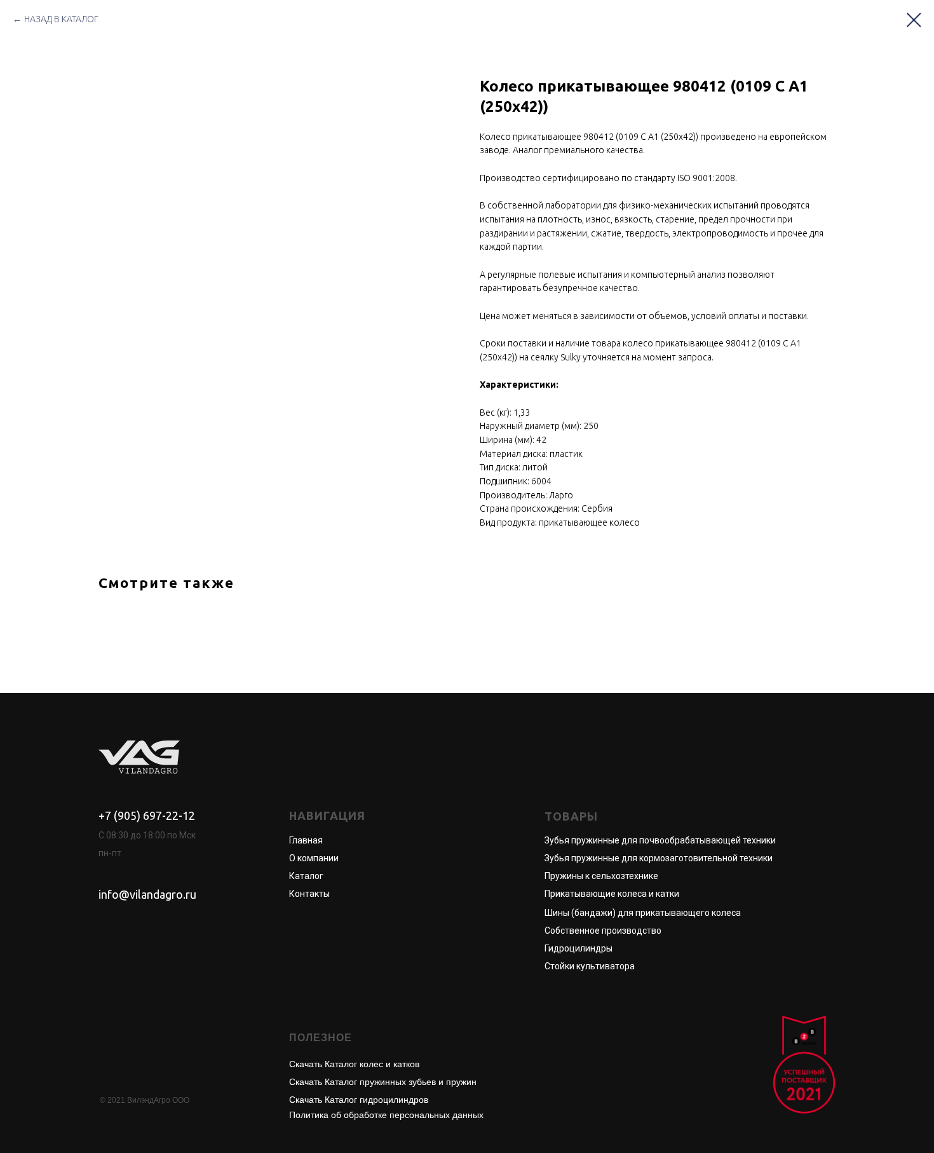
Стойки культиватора (590, 966)
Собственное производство (603, 930)
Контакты (309, 894)
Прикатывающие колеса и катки (612, 894)
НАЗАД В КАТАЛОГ (61, 19)
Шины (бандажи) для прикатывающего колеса (643, 913)
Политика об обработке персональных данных (386, 1115)
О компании (314, 858)
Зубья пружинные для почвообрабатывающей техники (660, 840)
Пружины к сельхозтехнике (601, 876)
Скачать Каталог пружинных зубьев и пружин (383, 1082)
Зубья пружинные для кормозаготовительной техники (659, 858)
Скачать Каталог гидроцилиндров (358, 1100)
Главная (306, 840)
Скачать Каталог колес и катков (354, 1064)
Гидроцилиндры (579, 948)
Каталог (306, 876)
